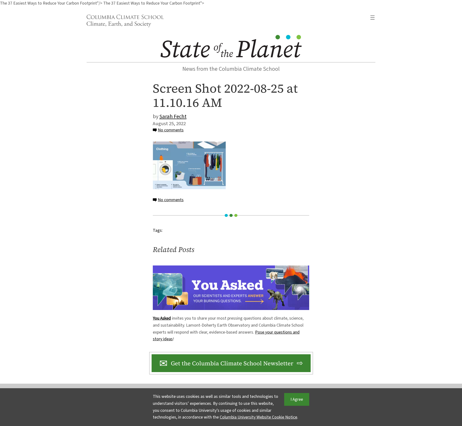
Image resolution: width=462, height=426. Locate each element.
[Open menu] (372, 17)
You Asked (162, 318)
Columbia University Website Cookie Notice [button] (258, 417)
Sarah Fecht (172, 116)
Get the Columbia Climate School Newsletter (232, 363)
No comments (171, 130)
